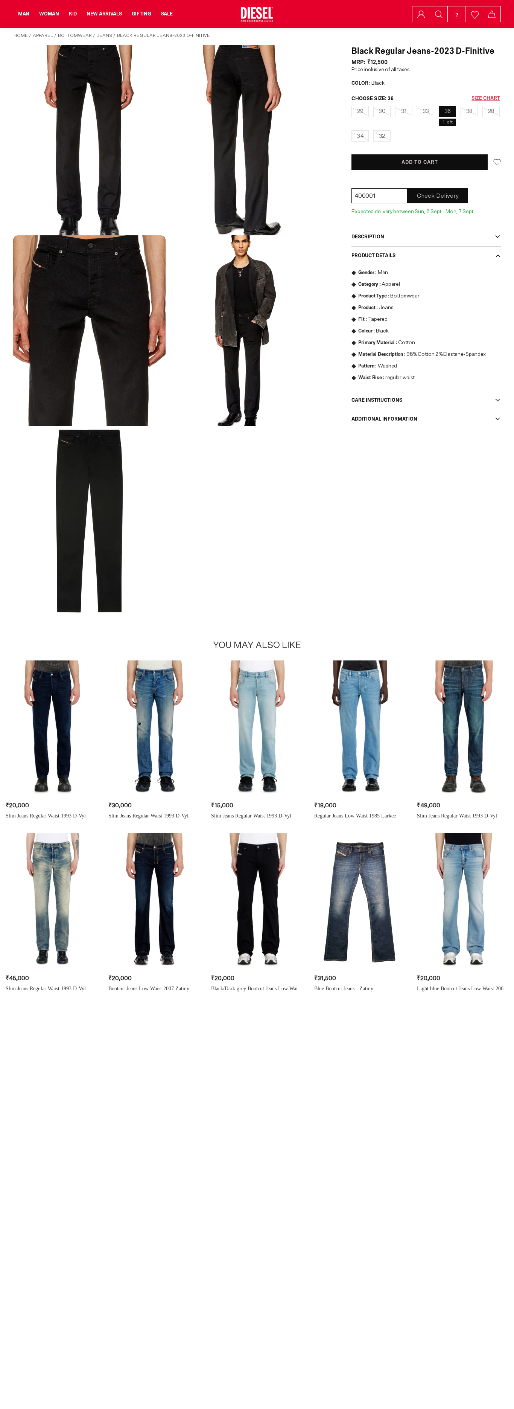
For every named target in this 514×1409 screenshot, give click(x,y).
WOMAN (49, 14)
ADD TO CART (419, 162)
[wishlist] (474, 14)
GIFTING (141, 14)
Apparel (43, 35)
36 (447, 111)
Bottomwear (75, 35)
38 (469, 111)
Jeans (104, 35)
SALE (167, 14)
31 (404, 111)
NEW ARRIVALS (104, 14)
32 (382, 136)
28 (491, 111)
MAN (23, 14)
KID (73, 14)
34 (360, 136)
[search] (439, 14)
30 (382, 111)
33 (426, 111)
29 (360, 111)
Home (21, 35)
